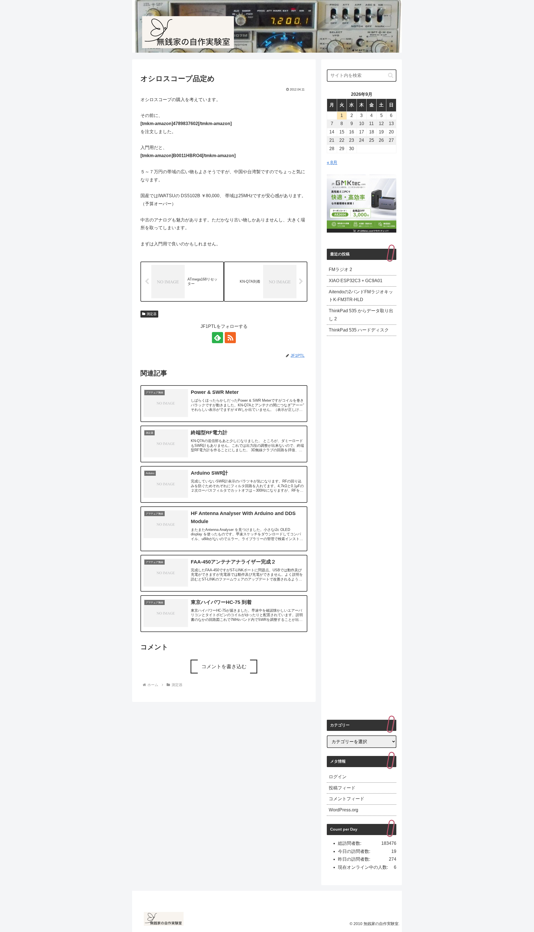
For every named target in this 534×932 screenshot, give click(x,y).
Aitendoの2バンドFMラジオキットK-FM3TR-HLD (361, 295)
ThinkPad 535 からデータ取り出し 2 (361, 314)
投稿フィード (342, 787)
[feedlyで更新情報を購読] (217, 337)
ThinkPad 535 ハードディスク (359, 330)
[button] (390, 75)
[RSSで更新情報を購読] (230, 337)
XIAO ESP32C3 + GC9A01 (355, 280)
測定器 (152, 314)
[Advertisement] (361, 528)
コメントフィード (346, 798)
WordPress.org (343, 809)
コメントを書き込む (223, 666)
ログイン (338, 776)
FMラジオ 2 (340, 269)
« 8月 (332, 162)
